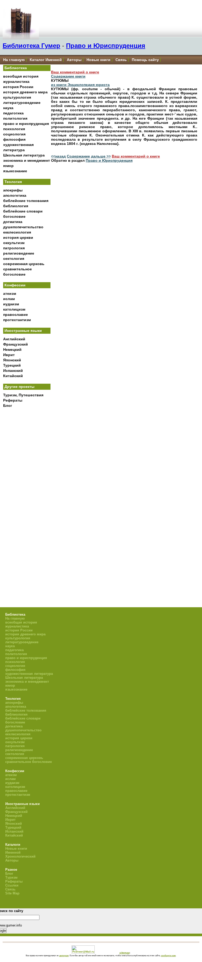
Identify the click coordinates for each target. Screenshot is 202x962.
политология (15, 118)
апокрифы (13, 190)
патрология (14, 248)
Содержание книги (68, 76)
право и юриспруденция (26, 123)
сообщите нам (168, 955)
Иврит (9, 355)
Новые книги (98, 60)
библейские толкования (25, 201)
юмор (8, 166)
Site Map (12, 893)
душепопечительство (23, 227)
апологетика (14, 195)
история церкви (18, 237)
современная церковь (23, 264)
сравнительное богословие (28, 762)
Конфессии (15, 285)
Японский (12, 360)
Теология (13, 182)
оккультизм (13, 243)
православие (15, 314)
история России (18, 87)
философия (14, 139)
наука (8, 108)
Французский (15, 344)
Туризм (11, 877)
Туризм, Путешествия (23, 395)
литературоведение (22, 102)
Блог (7, 405)
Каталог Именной (46, 60)
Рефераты (12, 400)
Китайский (13, 376)
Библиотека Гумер (31, 45)
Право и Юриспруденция (105, 45)
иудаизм (11, 304)
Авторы (74, 60)
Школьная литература (24, 155)
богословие (14, 216)
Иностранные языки (23, 330)
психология (14, 129)
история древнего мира (25, 92)
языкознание (15, 171)
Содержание (78, 156)
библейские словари (23, 211)
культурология (17, 97)
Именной (13, 852)
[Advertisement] (26, 497)
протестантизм (17, 320)
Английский (14, 339)
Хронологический (20, 856)
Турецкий (12, 365)
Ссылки (11, 885)
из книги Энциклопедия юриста (80, 85)
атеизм (9, 293)
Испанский (13, 370)
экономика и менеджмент (26, 160)
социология (14, 134)
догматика (12, 222)
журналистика (16, 81)
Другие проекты (19, 386)
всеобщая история (20, 76)
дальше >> (101, 156)
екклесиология (17, 232)
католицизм (14, 309)
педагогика (13, 113)
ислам (9, 299)
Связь (121, 60)
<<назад (58, 156)
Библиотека (15, 68)
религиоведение (18, 253)
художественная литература (29, 674)
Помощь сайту (145, 60)
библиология (15, 206)
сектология (13, 258)
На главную (14, 60)
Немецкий (12, 349)
